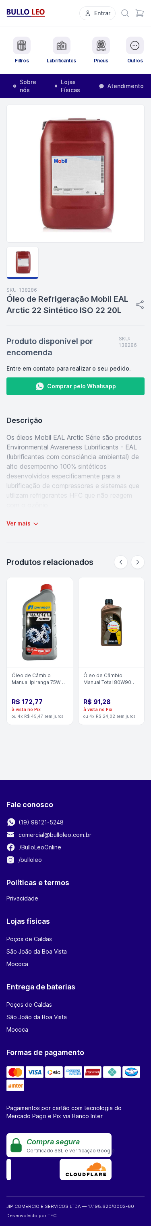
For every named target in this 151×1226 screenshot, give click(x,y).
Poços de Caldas (29, 938)
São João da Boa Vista (36, 951)
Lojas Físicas (70, 85)
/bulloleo (29, 859)
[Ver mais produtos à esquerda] (121, 562)
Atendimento (126, 85)
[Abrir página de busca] (125, 13)
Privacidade (22, 898)
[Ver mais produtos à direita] (138, 562)
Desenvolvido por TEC (31, 1215)
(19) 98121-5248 (40, 822)
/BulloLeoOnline (39, 847)
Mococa (17, 963)
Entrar (102, 13)
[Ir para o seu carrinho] (140, 13)
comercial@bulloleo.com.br (55, 834)
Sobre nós (28, 85)
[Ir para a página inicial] (25, 13)
